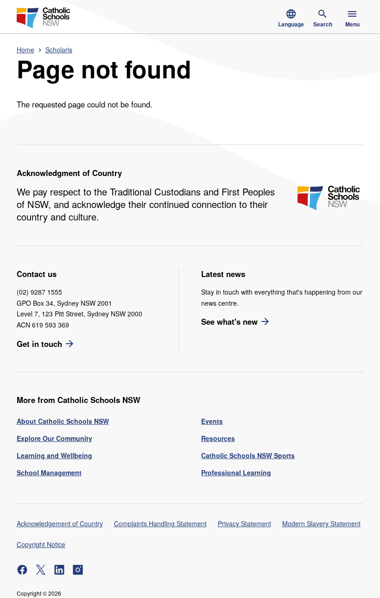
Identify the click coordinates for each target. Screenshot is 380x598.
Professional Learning (236, 472)
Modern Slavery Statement (321, 523)
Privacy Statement (244, 523)
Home (25, 49)
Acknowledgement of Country (60, 523)
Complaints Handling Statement (160, 523)
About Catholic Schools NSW (63, 421)
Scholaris (58, 49)
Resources (218, 438)
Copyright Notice (41, 544)
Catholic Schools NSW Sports (248, 455)
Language (291, 24)
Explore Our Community (54, 438)
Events (212, 421)
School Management (49, 472)
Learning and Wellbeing (54, 455)
